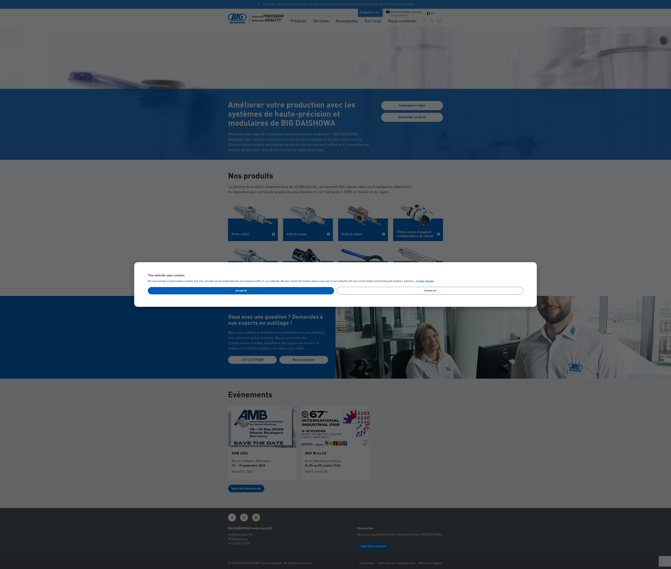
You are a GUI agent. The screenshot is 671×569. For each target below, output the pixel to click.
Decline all (430, 290)
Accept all (241, 290)
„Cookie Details (424, 281)
